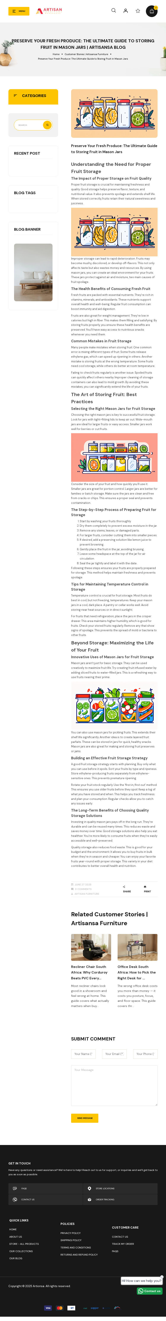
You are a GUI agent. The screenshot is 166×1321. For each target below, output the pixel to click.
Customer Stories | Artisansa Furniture (86, 54)
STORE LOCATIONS (105, 1188)
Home (56, 54)
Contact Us (120, 1237)
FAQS (24, 1188)
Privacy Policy (71, 1233)
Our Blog (15, 1258)
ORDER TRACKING (105, 1199)
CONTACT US (27, 1199)
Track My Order (123, 1244)
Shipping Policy (71, 1240)
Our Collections (21, 1251)
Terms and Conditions (76, 1247)
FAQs (115, 1251)
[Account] (126, 10)
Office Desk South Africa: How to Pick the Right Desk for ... (137, 972)
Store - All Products (24, 1244)
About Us (15, 1237)
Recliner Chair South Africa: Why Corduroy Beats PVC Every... (89, 972)
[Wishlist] (138, 10)
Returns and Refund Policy (79, 1254)
